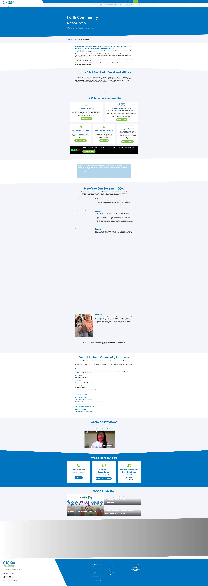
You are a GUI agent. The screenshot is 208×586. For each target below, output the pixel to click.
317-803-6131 (13, 575)
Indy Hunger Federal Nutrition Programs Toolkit (85, 406)
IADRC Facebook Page (82, 394)
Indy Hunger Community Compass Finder (83, 404)
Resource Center (74, 39)
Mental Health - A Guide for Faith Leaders (83, 411)
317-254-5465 (11, 573)
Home (68, 39)
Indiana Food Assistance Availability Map (83, 399)
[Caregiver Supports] (127, 125)
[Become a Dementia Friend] (121, 104)
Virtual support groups (82, 385)
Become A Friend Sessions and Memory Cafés (86, 389)
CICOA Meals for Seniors (80, 401)
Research (81, 371)
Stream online (78, 380)
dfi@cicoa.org (129, 477)
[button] (89, 85)
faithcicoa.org (104, 345)
